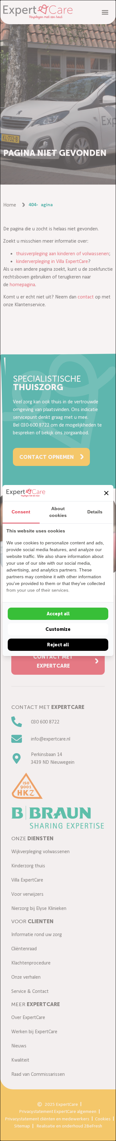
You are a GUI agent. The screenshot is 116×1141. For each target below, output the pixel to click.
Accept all (58, 613)
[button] (106, 493)
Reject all (58, 644)
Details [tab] (94, 511)
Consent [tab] (21, 511)
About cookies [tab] (58, 512)
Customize (58, 629)
